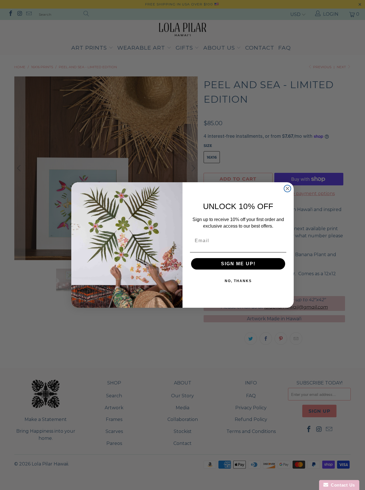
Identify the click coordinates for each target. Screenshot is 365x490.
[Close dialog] (287, 188)
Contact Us (341, 485)
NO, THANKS (238, 281)
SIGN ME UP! (238, 263)
